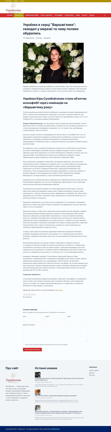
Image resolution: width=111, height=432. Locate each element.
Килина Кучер (39, 382)
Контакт (16, 1)
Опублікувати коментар (32, 349)
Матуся (84, 15)
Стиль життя (69, 15)
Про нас (22, 1)
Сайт (69, 316)
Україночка (19, 15)
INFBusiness (56, 429)
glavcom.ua (59, 290)
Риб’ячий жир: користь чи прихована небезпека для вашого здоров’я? (56, 395)
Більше (91, 15)
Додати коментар (29, 325)
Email (47, 316)
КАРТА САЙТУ (9, 1)
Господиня (58, 15)
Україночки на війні (32, 15)
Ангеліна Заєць (40, 398)
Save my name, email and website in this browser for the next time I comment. (46, 344)
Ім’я (24, 316)
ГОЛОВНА (10, 15)
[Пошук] (104, 15)
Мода (78, 15)
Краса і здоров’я (46, 15)
